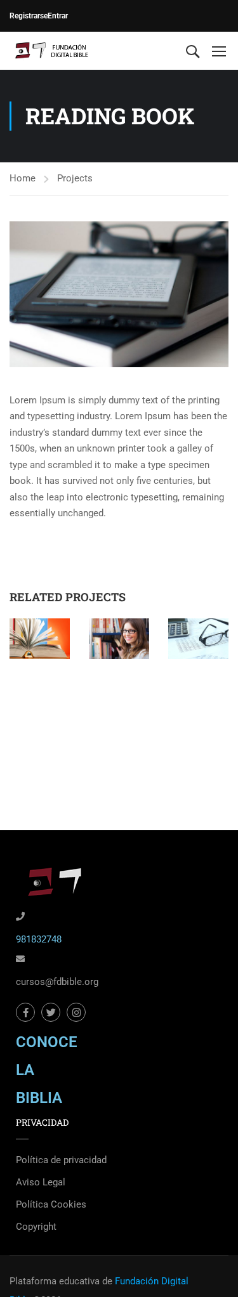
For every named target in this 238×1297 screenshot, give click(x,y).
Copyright (36, 1226)
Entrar (58, 15)
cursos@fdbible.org (57, 981)
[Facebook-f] (25, 1012)
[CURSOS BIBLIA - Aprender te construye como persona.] (51, 50)
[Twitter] (50, 1012)
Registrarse (29, 15)
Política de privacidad (61, 1160)
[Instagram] (76, 1012)
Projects (75, 178)
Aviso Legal (40, 1182)
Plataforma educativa (55, 1281)
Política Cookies (51, 1204)
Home (23, 178)
